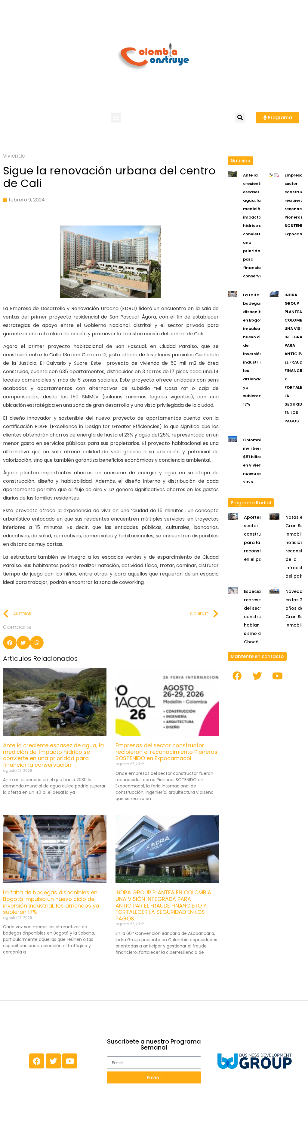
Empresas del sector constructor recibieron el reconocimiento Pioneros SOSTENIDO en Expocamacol (166, 752)
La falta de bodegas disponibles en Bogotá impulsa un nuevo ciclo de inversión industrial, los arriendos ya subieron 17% (51, 902)
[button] (116, 117)
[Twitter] (257, 676)
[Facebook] (237, 676)
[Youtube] (277, 676)
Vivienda (14, 155)
